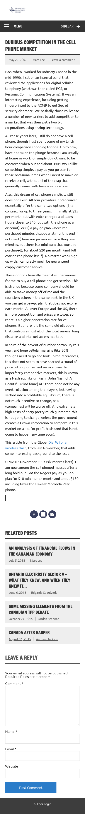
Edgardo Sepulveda (44, 592)
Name (11, 731)
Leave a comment (63, 60)
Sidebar (67, 26)
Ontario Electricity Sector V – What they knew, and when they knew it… (39, 580)
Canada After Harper (29, 632)
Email (10, 749)
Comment (14, 683)
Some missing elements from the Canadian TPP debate (40, 609)
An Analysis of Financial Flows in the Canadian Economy (42, 551)
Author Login (42, 803)
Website (11, 766)
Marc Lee (38, 60)
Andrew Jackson (47, 639)
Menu (18, 26)
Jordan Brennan (48, 619)
